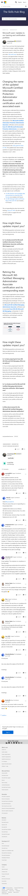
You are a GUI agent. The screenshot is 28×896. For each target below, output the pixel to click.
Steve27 (8, 497)
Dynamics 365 (4, 824)
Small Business (4, 836)
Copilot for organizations (6, 756)
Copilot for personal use (6, 759)
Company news (4, 871)
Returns (3, 780)
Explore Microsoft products (6, 763)
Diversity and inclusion (6, 878)
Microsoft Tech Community (6, 852)
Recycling (10, 892)
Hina (6, 599)
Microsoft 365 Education (6, 803)
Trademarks (18, 890)
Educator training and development (8, 808)
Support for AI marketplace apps (7, 850)
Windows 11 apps (5, 766)
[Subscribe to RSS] (19, 742)
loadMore (4, 715)
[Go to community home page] (5, 2)
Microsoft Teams (5, 831)
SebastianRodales (9, 654)
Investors (3, 876)
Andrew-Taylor (9, 583)
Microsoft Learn (12, 54)
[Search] (16, 2)
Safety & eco (4, 892)
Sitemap (3, 889)
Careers (3, 866)
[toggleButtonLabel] (26, 6)
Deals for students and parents (7, 810)
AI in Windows (4, 761)
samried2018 (8, 473)
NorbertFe (7, 700)
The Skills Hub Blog (6, 6)
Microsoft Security (5, 822)
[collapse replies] (14, 472)
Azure (3, 843)
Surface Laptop (4, 752)
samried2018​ (10, 501)
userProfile (11, 458)
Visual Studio (4, 860)
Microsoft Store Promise (6, 787)
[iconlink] (4, 463)
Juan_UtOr (7, 636)
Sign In (24, 2)
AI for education (5, 813)
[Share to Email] (21, 742)
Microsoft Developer (5, 845)
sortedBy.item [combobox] (21, 469)
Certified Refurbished (5, 784)
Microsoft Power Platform (6, 829)
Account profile (4, 773)
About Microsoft (5, 869)
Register (20, 2)
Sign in (8, 732)
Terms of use (11, 890)
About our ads (16, 892)
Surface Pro (4, 749)
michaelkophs (10, 41)
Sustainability (4, 883)
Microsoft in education (6, 796)
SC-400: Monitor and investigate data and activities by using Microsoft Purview (15, 195)
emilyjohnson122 (9, 524)
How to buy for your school (6, 806)
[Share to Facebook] (9, 742)
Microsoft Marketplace (6, 855)
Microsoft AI (4, 820)
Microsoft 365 (4, 827)
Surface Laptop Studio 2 (6, 754)
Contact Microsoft (10, 889)
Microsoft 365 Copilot (6, 834)
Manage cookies (5, 890)
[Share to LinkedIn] (6, 742)
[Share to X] (11, 742)
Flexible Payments (5, 789)
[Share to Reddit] (14, 742)
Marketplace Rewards (6, 857)
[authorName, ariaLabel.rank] (4, 42)
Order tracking (4, 782)
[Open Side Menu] (2, 2)
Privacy (16, 889)
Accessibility (4, 881)
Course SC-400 (11, 210)
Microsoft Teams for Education (7, 801)
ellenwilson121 (9, 557)
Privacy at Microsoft (5, 874)
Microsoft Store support (6, 777)
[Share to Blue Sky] (16, 742)
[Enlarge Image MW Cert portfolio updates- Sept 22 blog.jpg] (14, 328)
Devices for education (6, 798)
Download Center (5, 775)
